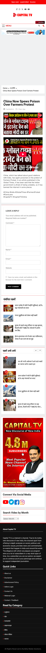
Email (8, 259)
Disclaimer (8, 578)
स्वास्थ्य (6, 639)
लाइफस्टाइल (8, 626)
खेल (5, 617)
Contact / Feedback (11, 600)
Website (9, 268)
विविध (5, 630)
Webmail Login (9, 596)
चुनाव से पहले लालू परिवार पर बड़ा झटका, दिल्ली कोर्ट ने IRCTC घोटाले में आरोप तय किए (28, 328)
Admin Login (8, 587)
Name (8, 250)
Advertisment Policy (11, 582)
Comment (10, 223)
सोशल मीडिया (8, 634)
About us (7, 573)
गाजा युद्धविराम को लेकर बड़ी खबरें (26, 315)
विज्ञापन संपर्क (15, 2)
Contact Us (8, 591)
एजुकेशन (7, 612)
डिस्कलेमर (33, 2)
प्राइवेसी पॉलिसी (24, 2)
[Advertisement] (23, 60)
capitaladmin (10, 109)
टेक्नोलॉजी (7, 621)
